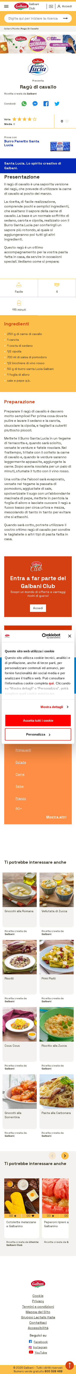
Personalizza (35, 734)
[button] (65, 1155)
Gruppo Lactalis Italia (38, 1317)
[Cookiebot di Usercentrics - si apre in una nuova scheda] (44, 636)
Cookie (38, 1296)
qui (51, 683)
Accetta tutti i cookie (38, 720)
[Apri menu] (6, 6)
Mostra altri (56, 817)
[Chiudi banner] (69, 635)
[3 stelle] (24, 119)
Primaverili (23, 750)
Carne (20, 774)
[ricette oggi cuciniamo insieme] (38, 43)
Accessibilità (38, 1328)
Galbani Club (34, 6)
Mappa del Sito (38, 1312)
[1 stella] (14, 119)
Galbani (8, 28)
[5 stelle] (34, 119)
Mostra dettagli (52, 707)
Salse (20, 786)
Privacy (38, 1301)
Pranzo (21, 798)
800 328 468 (53, 1371)
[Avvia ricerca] (63, 18)
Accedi (38, 608)
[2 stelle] (19, 119)
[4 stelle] (29, 119)
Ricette (16, 28)
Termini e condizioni (38, 1306)
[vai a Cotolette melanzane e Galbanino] (21, 1196)
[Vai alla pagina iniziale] (38, 1285)
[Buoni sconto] (52, 6)
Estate (21, 762)
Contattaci (38, 1322)
